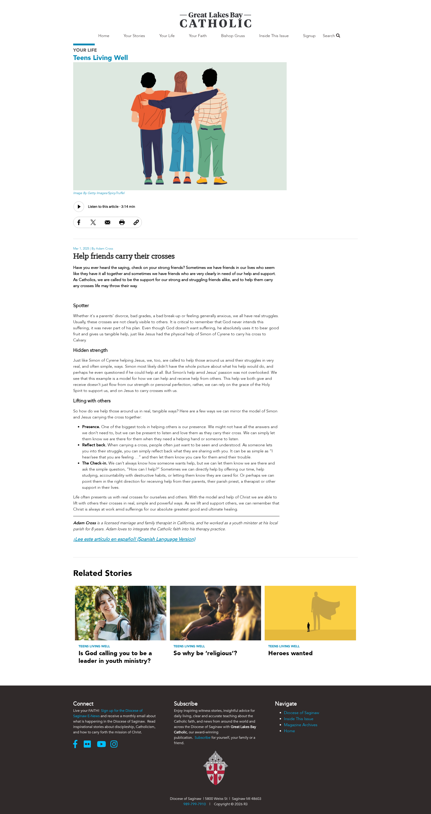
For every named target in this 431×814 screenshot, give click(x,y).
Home (103, 36)
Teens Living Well (100, 57)
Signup (309, 36)
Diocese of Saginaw (301, 713)
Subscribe (203, 737)
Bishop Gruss (233, 36)
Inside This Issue (274, 36)
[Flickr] (90, 744)
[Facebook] (77, 744)
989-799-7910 (194, 804)
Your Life (167, 36)
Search (329, 36)
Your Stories (134, 36)
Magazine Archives (300, 725)
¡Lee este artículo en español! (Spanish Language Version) (134, 539)
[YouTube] (102, 744)
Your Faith (198, 36)
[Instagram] (115, 744)
